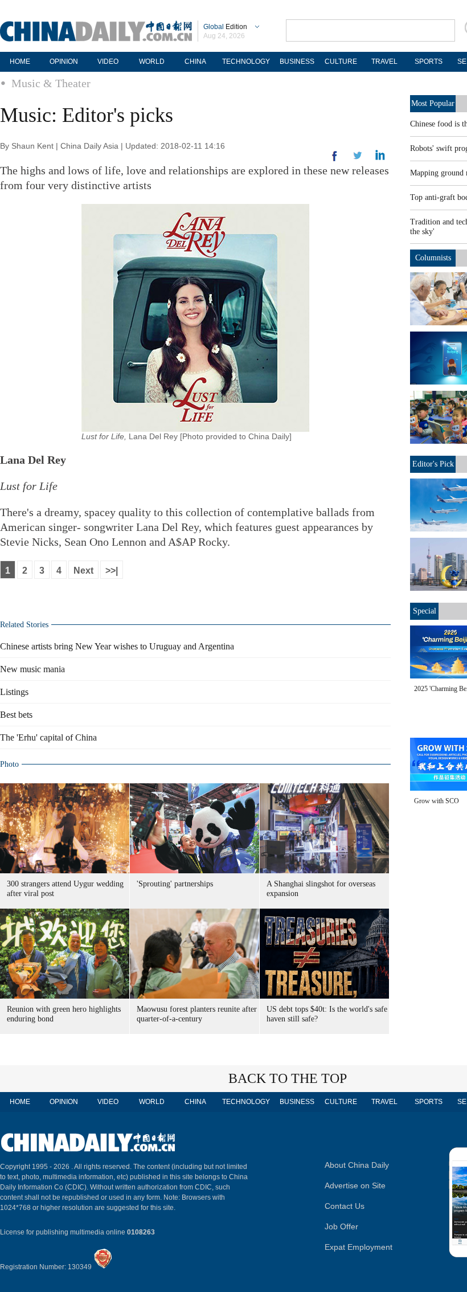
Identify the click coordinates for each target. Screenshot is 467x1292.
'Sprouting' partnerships (175, 884)
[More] (335, 161)
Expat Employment (358, 1247)
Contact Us (344, 1206)
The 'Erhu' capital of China (48, 737)
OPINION (64, 62)
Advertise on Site (355, 1185)
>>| (111, 570)
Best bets (16, 714)
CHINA (195, 62)
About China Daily (357, 1165)
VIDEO (107, 62)
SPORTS (429, 62)
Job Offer (341, 1226)
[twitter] (380, 158)
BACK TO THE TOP (287, 1078)
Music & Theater (51, 83)
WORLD (152, 62)
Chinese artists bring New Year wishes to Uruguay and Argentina (117, 646)
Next (83, 570)
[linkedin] (357, 159)
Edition (225, 27)
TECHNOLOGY (246, 62)
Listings (14, 692)
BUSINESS (297, 62)
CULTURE (341, 62)
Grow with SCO (436, 801)
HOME (20, 62)
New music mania (32, 669)
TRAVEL (384, 62)
